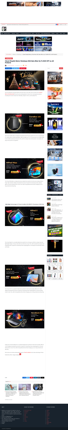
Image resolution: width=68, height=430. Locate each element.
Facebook (3, 422)
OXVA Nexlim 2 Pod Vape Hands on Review (57, 205)
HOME (2, 33)
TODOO (25, 421)
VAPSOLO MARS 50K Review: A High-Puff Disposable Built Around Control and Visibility (18, 24)
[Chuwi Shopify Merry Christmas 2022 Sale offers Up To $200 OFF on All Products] (24, 80)
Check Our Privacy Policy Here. (7, 417)
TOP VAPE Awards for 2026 (25, 33)
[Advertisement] (34, 15)
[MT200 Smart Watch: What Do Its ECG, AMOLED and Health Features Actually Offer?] (38, 387)
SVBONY (48, 410)
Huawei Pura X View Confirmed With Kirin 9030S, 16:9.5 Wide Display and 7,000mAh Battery (25, 393)
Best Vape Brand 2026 (45, 33)
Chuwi (47, 411)
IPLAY (25, 419)
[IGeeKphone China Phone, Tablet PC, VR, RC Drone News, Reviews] (4, 29)
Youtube (3, 423)
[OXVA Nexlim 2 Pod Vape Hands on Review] (49, 204)
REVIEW (53, 33)
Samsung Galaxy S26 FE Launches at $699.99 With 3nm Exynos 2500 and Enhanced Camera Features (11, 394)
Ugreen (48, 423)
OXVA (25, 414)
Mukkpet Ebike (49, 422)
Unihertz (48, 415)
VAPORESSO (26, 411)
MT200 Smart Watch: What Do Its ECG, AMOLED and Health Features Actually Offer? (38, 393)
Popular (49, 194)
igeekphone (9, 428)
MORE (57, 33)
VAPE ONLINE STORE (27, 410)
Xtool (47, 419)
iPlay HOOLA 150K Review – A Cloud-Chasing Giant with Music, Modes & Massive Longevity (57, 219)
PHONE (17, 33)
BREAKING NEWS (7, 33)
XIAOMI (60, 194)
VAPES (33, 33)
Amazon (13, 33)
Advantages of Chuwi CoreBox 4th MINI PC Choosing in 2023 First (27, 204)
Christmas (9, 58)
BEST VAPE (38, 33)
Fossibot (48, 414)
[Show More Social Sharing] (28, 68)
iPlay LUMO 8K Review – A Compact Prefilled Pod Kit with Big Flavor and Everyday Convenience (57, 211)
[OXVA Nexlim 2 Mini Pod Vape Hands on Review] (49, 198)
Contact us (3, 416)
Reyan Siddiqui (11, 65)
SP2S (25, 418)
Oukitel (48, 421)
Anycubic (48, 418)
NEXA (25, 415)
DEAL (61, 33)
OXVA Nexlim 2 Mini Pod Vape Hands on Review (57, 200)
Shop (64, 33)
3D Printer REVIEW (55, 194)
